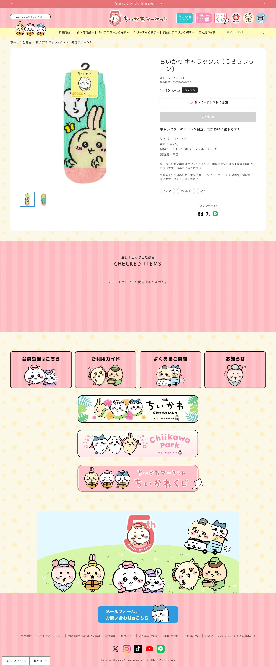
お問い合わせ (170, 636)
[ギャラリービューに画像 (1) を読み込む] (27, 199)
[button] (65, 32)
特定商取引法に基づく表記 (84, 636)
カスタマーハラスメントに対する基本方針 (230, 636)
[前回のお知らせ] (11, 4)
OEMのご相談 (192, 636)
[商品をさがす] (263, 32)
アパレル (185, 191)
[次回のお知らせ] (264, 4)
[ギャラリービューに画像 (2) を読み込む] (44, 199)
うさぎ (167, 191)
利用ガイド (127, 636)
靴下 (203, 191)
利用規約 (26, 636)
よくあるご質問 (148, 636)
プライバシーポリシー (50, 636)
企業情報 (110, 636)
